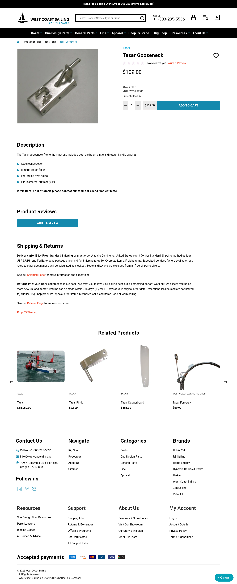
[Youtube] (34, 489)
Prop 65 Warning (27, 312)
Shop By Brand (138, 33)
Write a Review (177, 63)
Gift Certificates (77, 537)
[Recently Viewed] (205, 17)
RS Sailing (179, 456)
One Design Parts (57, 33)
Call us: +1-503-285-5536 (35, 450)
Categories (133, 441)
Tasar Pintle (76, 402)
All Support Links (78, 543)
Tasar (20, 402)
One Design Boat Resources (34, 517)
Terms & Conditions (181, 537)
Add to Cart (188, 105)
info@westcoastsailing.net (36, 456)
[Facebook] (19, 489)
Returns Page (35, 303)
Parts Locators (26, 523)
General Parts (85, 33)
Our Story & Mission (130, 530)
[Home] (18, 42)
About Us (198, 33)
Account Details (178, 524)
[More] (41, 33)
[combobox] (110, 18)
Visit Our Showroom (130, 524)
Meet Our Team (127, 537)
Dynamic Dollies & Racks (188, 469)
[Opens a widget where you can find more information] (224, 578)
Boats (35, 33)
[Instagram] (27, 489)
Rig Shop (160, 33)
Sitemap (73, 469)
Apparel (117, 33)
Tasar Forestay (182, 402)
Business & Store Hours (133, 518)
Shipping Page (36, 275)
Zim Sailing (180, 488)
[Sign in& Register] (193, 17)
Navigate (78, 441)
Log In (173, 518)
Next (225, 381)
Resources (179, 33)
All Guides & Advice (29, 536)
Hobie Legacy (181, 462)
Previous (11, 381)
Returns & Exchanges (81, 524)
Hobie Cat (179, 450)
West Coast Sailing (184, 481)
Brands (181, 441)
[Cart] (217, 17)
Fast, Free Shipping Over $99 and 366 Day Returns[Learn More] (118, 3)
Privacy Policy (178, 530)
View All (178, 494)
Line (103, 33)
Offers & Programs (79, 530)
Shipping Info (76, 518)
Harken (177, 475)
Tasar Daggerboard (132, 402)
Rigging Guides (26, 530)
